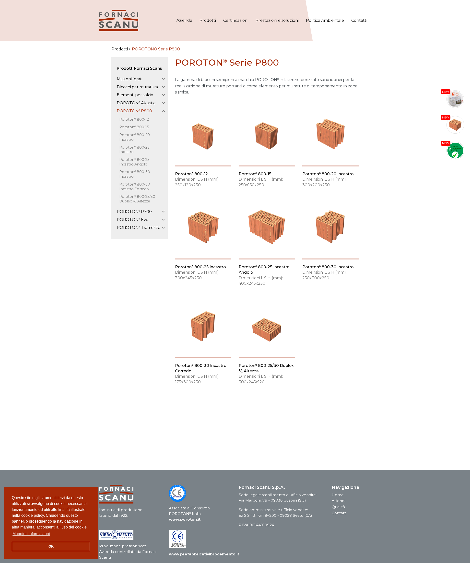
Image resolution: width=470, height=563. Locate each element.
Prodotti (208, 20)
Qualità (338, 506)
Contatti (359, 20)
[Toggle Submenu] (160, 79)
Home (338, 495)
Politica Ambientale (325, 20)
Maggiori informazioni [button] (31, 534)
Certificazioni (235, 20)
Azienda (184, 20)
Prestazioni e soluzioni (277, 20)
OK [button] (51, 546)
